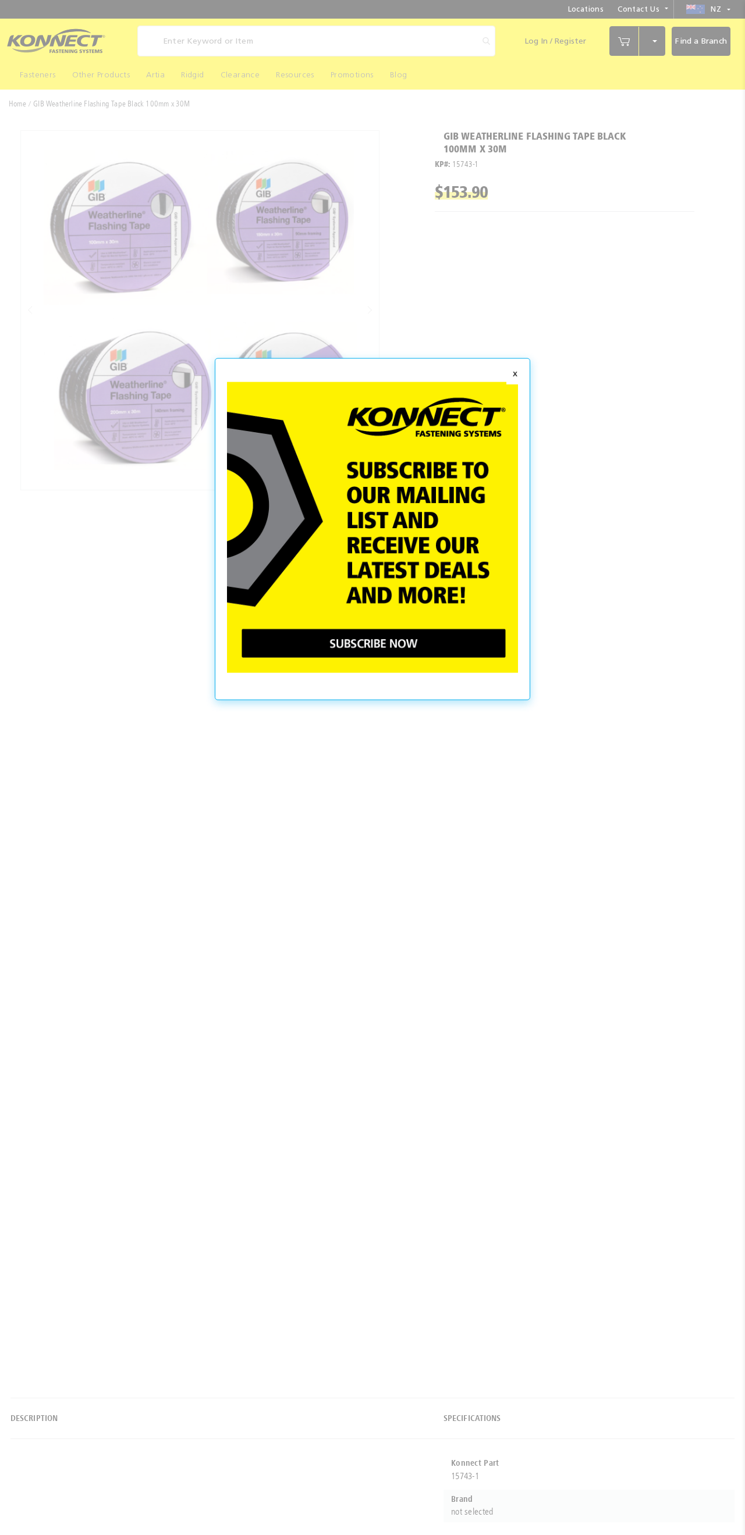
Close (515, 374)
